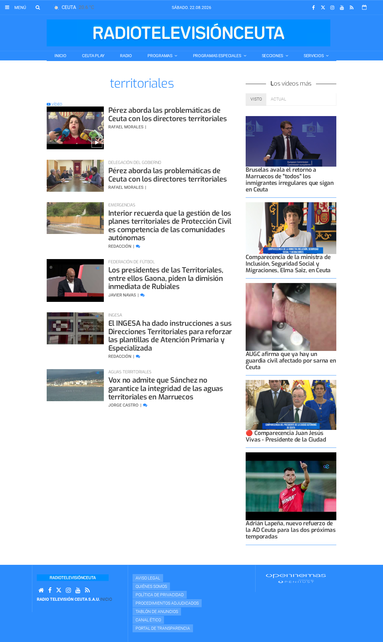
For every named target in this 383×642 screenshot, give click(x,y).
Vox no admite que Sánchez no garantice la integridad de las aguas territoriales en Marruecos (165, 388)
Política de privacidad (160, 594)
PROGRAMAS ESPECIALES (217, 55)
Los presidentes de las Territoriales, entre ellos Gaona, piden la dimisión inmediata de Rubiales (165, 278)
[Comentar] (138, 246)
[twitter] (323, 7)
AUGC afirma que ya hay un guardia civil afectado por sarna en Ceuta (291, 360)
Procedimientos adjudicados (167, 603)
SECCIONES (273, 55)
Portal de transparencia (163, 628)
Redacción (120, 246)
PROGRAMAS (160, 55)
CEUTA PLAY (93, 55)
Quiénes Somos (151, 586)
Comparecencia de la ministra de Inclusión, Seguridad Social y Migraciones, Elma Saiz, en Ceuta (288, 263)
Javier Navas (122, 295)
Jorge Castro (123, 405)
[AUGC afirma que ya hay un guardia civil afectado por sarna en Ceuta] (291, 317)
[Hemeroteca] (364, 7)
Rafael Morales (126, 126)
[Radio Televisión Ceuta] (188, 32)
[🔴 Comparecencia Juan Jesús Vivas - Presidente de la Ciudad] (291, 405)
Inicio (60, 55)
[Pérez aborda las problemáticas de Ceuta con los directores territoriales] (75, 128)
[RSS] (351, 7)
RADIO (126, 55)
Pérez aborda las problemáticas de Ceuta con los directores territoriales (167, 115)
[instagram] (332, 7)
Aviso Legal (148, 578)
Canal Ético (148, 619)
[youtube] (342, 7)
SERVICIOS (314, 55)
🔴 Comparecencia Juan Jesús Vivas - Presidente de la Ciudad (286, 436)
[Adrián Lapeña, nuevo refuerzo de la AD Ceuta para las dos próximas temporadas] (291, 486)
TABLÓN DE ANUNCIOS (157, 611)
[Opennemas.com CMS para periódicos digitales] (296, 578)
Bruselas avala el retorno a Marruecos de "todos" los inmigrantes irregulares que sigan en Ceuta (290, 179)
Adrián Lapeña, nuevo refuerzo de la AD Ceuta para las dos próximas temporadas (291, 530)
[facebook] (313, 7)
